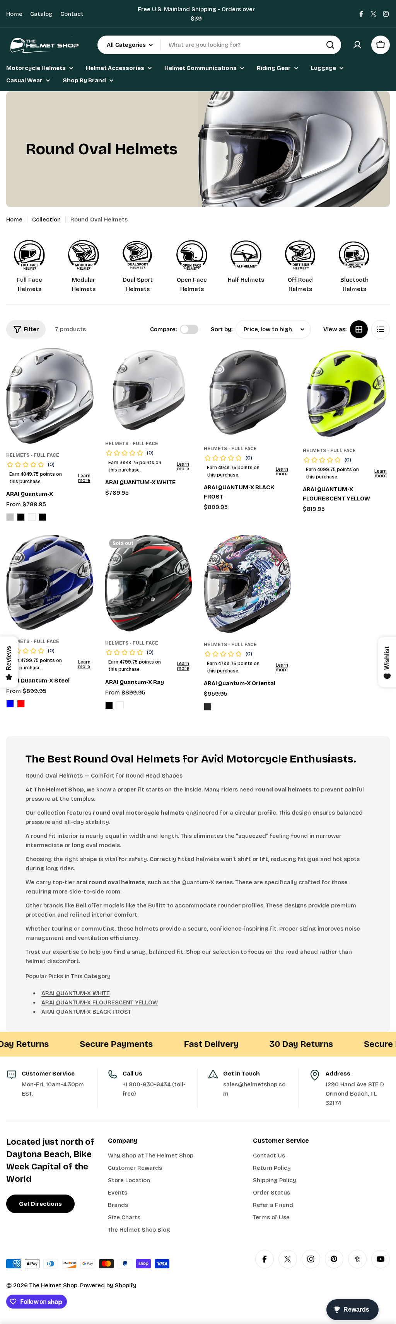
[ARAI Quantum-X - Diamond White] (32, 517)
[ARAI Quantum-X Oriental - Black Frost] (208, 707)
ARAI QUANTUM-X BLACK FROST (86, 1011)
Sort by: (221, 329)
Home (14, 13)
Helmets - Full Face (32, 455)
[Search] (330, 44)
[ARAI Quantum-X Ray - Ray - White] (120, 705)
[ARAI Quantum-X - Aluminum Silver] (10, 517)
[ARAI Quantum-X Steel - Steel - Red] (21, 704)
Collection (46, 219)
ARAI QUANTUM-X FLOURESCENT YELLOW (99, 1002)
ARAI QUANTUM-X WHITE (75, 993)
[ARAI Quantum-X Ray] (149, 583)
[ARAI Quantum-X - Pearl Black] (42, 517)
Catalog (41, 13)
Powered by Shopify (108, 1285)
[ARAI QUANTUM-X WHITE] (149, 390)
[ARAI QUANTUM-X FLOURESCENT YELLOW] (346, 393)
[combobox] (219, 45)
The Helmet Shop (53, 1285)
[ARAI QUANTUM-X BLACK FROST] (247, 392)
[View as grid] (359, 329)
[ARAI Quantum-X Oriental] (247, 584)
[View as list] (380, 329)
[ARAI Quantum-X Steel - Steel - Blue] (10, 704)
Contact (72, 13)
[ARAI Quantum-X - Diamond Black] (21, 517)
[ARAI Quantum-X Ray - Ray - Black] (109, 705)
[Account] (357, 44)
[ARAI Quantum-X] (50, 396)
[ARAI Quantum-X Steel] (50, 582)
